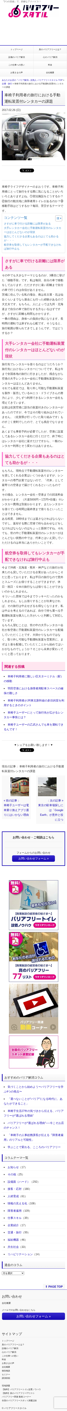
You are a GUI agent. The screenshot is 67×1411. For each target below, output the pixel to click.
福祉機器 (13, 1239)
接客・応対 (15, 1188)
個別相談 (6, 1371)
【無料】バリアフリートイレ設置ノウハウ (21, 1389)
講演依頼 (6, 1378)
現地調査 (6, 1385)
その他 (12, 1174)
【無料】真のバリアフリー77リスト (18, 1393)
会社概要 (50, 72)
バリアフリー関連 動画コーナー (16, 1397)
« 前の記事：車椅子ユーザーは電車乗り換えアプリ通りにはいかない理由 (16, 808)
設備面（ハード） (19, 1181)
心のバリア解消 (50, 57)
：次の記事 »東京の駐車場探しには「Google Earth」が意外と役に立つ (50, 810)
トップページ (16, 49)
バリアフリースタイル (15, 1408)
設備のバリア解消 (16, 57)
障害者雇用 (15, 1210)
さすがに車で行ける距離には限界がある (27, 223)
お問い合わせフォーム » (33, 858)
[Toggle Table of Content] (56, 218)
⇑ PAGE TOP (54, 1286)
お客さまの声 (16, 72)
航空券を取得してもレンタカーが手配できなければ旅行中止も (32, 246)
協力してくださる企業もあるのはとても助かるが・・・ (31, 238)
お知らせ (13, 1167)
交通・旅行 (7, 84)
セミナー (6, 1374)
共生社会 (13, 1246)
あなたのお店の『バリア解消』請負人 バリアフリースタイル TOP (32, 80)
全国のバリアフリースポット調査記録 (19, 1400)
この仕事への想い (16, 65)
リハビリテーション (20, 1254)
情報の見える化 (17, 1203)
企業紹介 (13, 1225)
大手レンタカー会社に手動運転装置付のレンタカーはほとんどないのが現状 (32, 230)
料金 (50, 65)
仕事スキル (15, 1217)
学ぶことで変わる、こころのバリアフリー (34, 1147)
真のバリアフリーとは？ (50, 49)
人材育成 (13, 1196)
